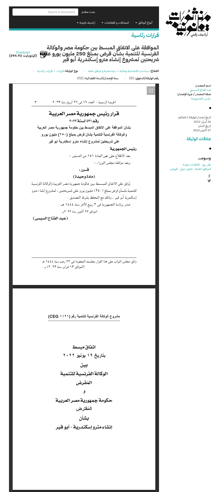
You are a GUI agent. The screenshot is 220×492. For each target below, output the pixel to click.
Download (23, 52)
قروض (174, 169)
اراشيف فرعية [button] (87, 22)
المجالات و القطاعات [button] (116, 22)
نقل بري (206, 164)
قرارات (60, 71)
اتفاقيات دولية (191, 164)
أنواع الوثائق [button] (145, 22)
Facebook (209, 176)
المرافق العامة (203, 169)
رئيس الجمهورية (201, 98)
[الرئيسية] (188, 22)
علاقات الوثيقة (198, 139)
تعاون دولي (186, 169)
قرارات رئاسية (45, 71)
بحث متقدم (88, 12)
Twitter (209, 180)
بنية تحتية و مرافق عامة (102, 71)
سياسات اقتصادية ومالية (134, 71)
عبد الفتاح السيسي (200, 90)
